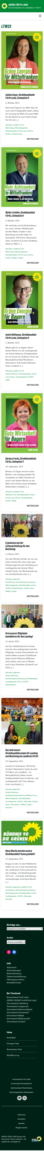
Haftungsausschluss (15, 979)
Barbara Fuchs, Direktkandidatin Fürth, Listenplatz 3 (20, 460)
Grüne (31, 131)
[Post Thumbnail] (22, 60)
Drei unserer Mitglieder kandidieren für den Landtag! (19, 635)
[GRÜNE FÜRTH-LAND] (4, 6)
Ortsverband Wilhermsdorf (18, 1018)
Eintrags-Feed (13, 1043)
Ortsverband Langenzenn (18, 1006)
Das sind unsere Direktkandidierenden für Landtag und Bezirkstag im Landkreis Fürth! (21, 753)
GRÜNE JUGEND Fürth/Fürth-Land (21, 1000)
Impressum (11, 967)
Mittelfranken (18, 588)
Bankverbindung (14, 973)
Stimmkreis (16, 804)
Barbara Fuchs (11, 495)
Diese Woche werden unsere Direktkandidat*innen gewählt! (20, 852)
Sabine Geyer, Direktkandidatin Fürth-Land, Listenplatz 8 (20, 96)
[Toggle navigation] (40, 16)
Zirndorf (9, 807)
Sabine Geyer (17, 134)
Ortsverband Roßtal (15, 1015)
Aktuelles (8, 125)
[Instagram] (24, 1098)
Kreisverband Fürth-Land (17, 997)
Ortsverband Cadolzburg (17, 1003)
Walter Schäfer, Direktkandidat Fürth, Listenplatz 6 (20, 214)
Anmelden (11, 1037)
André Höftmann (12, 374)
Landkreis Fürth (18, 125)
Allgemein (16, 579)
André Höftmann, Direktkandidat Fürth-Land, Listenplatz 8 (20, 336)
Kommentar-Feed (14, 1049)
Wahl (8, 380)
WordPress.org (13, 1055)
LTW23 (8, 134)
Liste (34, 585)
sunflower (18, 1139)
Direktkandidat (11, 131)
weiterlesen (33, 139)
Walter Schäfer (18, 258)
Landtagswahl (22, 377)
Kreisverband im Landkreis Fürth (24, 8)
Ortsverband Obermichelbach (19, 1009)
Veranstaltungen (14, 970)
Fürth (33, 495)
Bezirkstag (10, 128)
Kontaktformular (14, 982)
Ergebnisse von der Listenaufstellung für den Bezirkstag (17, 546)
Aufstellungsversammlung (25, 582)
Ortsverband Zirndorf (16, 1021)
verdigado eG (15, 1142)
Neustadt (28, 801)
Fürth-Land (23, 131)
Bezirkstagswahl (21, 128)
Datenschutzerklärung (16, 976)
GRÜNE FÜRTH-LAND (18, 4)
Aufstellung (10, 582)
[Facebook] (19, 1098)
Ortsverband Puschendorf (18, 1012)
